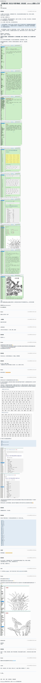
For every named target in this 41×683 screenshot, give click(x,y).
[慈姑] (15, 623)
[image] (11, 56)
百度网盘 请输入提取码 (6, 302)
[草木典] (17, 400)
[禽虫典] (16, 424)
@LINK (7, 571)
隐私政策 (14, 679)
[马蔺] (10, 485)
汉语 (1, 8)
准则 (6, 679)
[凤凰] (11, 460)
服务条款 (10, 679)
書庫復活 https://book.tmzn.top (5, 305)
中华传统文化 (6, 33)
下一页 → (2, 673)
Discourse (3, 681)
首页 (1, 679)
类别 (4, 679)
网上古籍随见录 (3, 307)
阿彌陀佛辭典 (4, 8)
